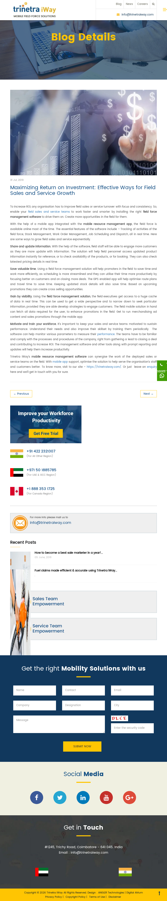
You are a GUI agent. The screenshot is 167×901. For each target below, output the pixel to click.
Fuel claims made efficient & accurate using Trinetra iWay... (76, 570)
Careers (142, 4)
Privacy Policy (54, 897)
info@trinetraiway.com (138, 14)
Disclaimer (115, 897)
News (129, 4)
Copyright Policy (76, 897)
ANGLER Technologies (111, 893)
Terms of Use (97, 897)
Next (149, 393)
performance (106, 334)
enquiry (152, 367)
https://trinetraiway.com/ (104, 367)
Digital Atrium (134, 893)
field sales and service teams (49, 212)
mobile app (60, 362)
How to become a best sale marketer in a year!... (69, 552)
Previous (21, 393)
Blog (119, 4)
